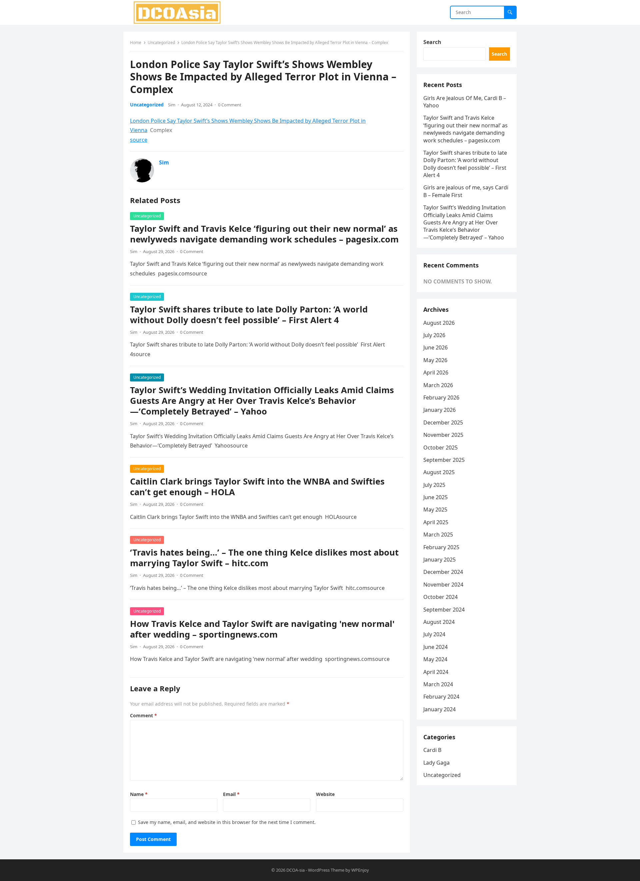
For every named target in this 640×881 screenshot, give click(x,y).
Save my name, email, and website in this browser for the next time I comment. (227, 822)
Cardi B (432, 750)
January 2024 (439, 709)
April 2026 (435, 372)
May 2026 (435, 360)
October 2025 (440, 447)
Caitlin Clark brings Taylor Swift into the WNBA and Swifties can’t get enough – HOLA (257, 487)
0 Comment (229, 105)
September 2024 (444, 609)
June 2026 (435, 347)
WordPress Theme (326, 870)
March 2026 (438, 385)
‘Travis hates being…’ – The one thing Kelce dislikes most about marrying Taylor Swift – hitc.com (264, 558)
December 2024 (443, 572)
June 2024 (435, 647)
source (138, 139)
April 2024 (435, 672)
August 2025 (439, 472)
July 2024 (434, 634)
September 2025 (444, 460)
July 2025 (434, 485)
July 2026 (434, 335)
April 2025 (435, 522)
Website (325, 794)
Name (139, 794)
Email (231, 794)
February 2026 (441, 397)
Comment (143, 715)
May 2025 (435, 509)
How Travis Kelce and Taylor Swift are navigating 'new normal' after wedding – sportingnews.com (262, 629)
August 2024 (439, 622)
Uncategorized (161, 42)
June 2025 (435, 497)
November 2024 (443, 584)
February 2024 (441, 696)
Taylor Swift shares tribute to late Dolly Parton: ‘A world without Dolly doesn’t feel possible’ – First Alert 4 (249, 314)
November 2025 (443, 434)
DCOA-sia (295, 870)
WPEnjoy (360, 870)
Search (432, 42)
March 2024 (438, 684)
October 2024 (440, 597)
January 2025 (439, 559)
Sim (171, 105)
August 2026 (439, 322)
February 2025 (441, 547)
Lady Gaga (436, 762)
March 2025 (438, 534)
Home (135, 42)
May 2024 (435, 659)
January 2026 (439, 409)
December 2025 (443, 422)
